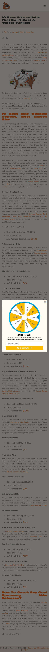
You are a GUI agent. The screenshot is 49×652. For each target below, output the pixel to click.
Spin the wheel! (24, 348)
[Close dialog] (45, 302)
